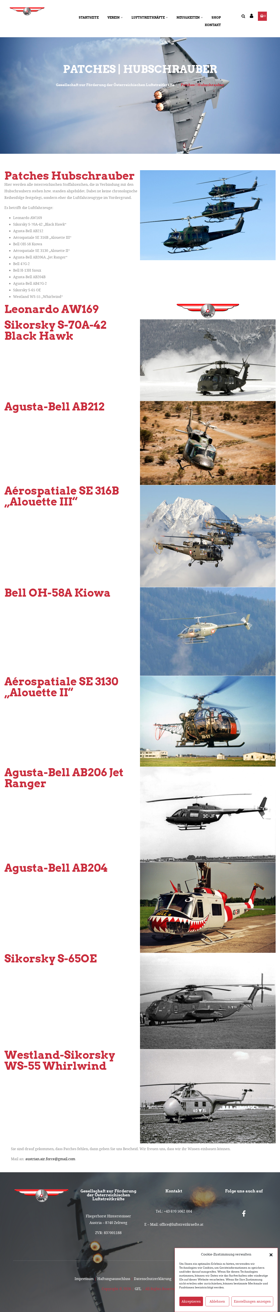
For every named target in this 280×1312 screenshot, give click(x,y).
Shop (216, 17)
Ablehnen (217, 1301)
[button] (271, 1254)
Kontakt (213, 25)
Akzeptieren (191, 1301)
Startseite (89, 17)
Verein (113, 17)
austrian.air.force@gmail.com (50, 1158)
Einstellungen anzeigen (252, 1301)
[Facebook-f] (244, 1214)
